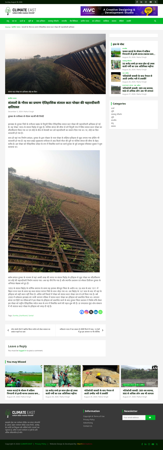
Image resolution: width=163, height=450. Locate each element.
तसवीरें (128, 21)
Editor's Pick (127, 85)
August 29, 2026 (128, 57)
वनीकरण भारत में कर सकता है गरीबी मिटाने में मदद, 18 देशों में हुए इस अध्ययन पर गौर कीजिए (80, 330)
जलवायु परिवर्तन (53, 21)
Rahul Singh (29, 111)
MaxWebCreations (84, 444)
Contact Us (87, 426)
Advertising (88, 422)
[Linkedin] (96, 312)
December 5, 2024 (15, 111)
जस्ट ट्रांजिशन (40, 21)
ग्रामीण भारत (85, 21)
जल (13, 21)
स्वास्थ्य (114, 21)
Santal (31, 315)
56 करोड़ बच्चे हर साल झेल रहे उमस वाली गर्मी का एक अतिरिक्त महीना (138, 65)
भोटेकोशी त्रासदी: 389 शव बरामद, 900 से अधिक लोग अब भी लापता (137, 89)
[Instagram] (86, 312)
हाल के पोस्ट (118, 44)
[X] (91, 312)
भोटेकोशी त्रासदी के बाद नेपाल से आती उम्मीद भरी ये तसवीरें (137, 77)
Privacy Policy (89, 419)
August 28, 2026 (128, 69)
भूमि (29, 21)
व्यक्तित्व (106, 21)
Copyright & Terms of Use (93, 416)
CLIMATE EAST (26, 444)
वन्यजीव (64, 21)
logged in (22, 350)
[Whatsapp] (100, 312)
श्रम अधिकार (96, 21)
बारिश (127, 73)
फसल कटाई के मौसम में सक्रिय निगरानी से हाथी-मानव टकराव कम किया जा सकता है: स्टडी (137, 54)
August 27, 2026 (128, 94)
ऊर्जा (21, 21)
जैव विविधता (74, 21)
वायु (8, 21)
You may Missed (16, 361)
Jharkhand (23, 315)
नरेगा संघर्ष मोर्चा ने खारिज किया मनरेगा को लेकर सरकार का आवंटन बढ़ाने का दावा (30, 330)
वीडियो (121, 21)
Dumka (15, 315)
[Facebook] (82, 312)
